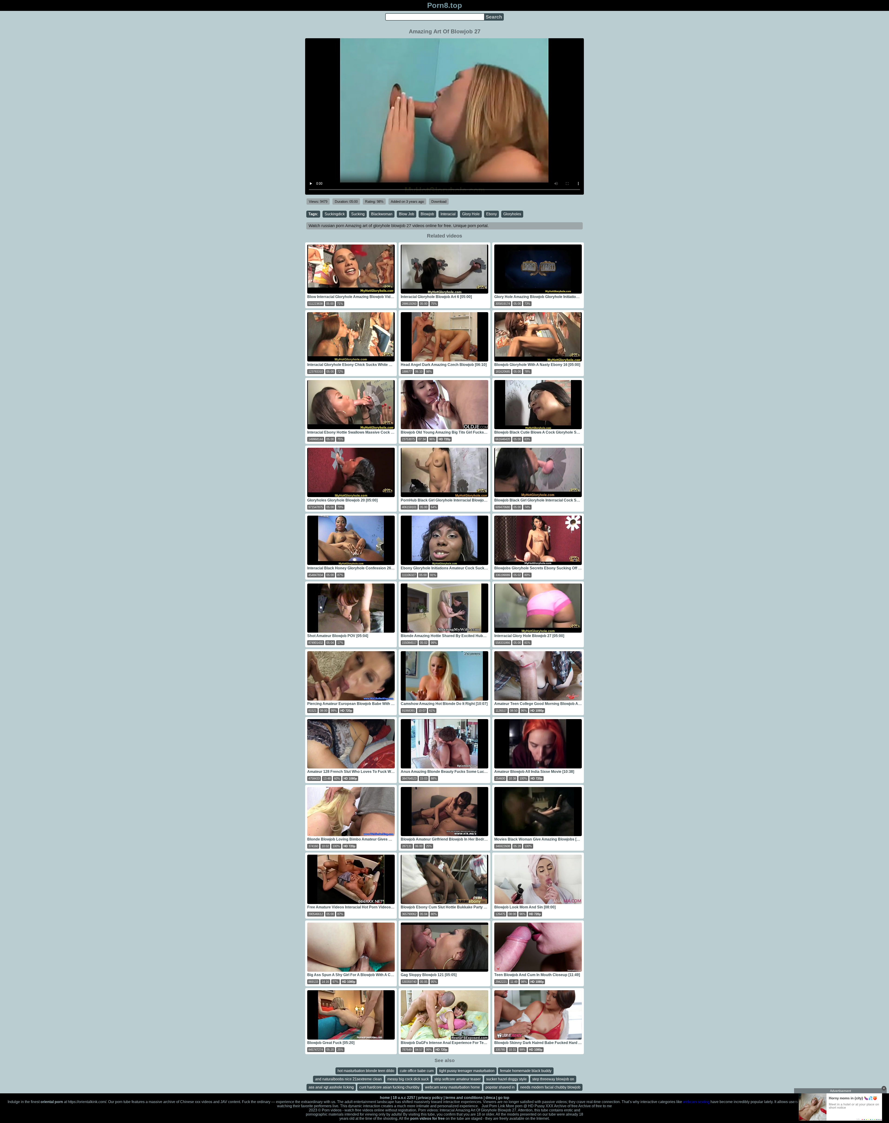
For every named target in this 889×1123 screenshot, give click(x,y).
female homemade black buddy (525, 1071)
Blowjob (427, 214)
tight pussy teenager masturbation (467, 1071)
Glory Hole (471, 214)
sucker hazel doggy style (506, 1079)
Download (438, 201)
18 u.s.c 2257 (404, 1098)
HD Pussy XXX (540, 1106)
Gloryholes (512, 214)
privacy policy (430, 1098)
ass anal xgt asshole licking (331, 1087)
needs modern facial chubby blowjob (550, 1087)
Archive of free (590, 1106)
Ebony (491, 214)
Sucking (358, 214)
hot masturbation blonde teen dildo (366, 1071)
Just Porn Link (493, 1106)
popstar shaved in (500, 1087)
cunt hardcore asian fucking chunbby (389, 1087)
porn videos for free (427, 1118)
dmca (490, 1098)
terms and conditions (464, 1098)
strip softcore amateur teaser (457, 1079)
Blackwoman (381, 214)
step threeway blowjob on (553, 1079)
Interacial (448, 214)
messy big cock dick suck (408, 1079)
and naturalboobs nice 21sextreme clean (348, 1079)
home (385, 1098)
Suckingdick (335, 214)
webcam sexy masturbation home (452, 1087)
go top (503, 1098)
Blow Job (406, 214)
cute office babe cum (417, 1071)
